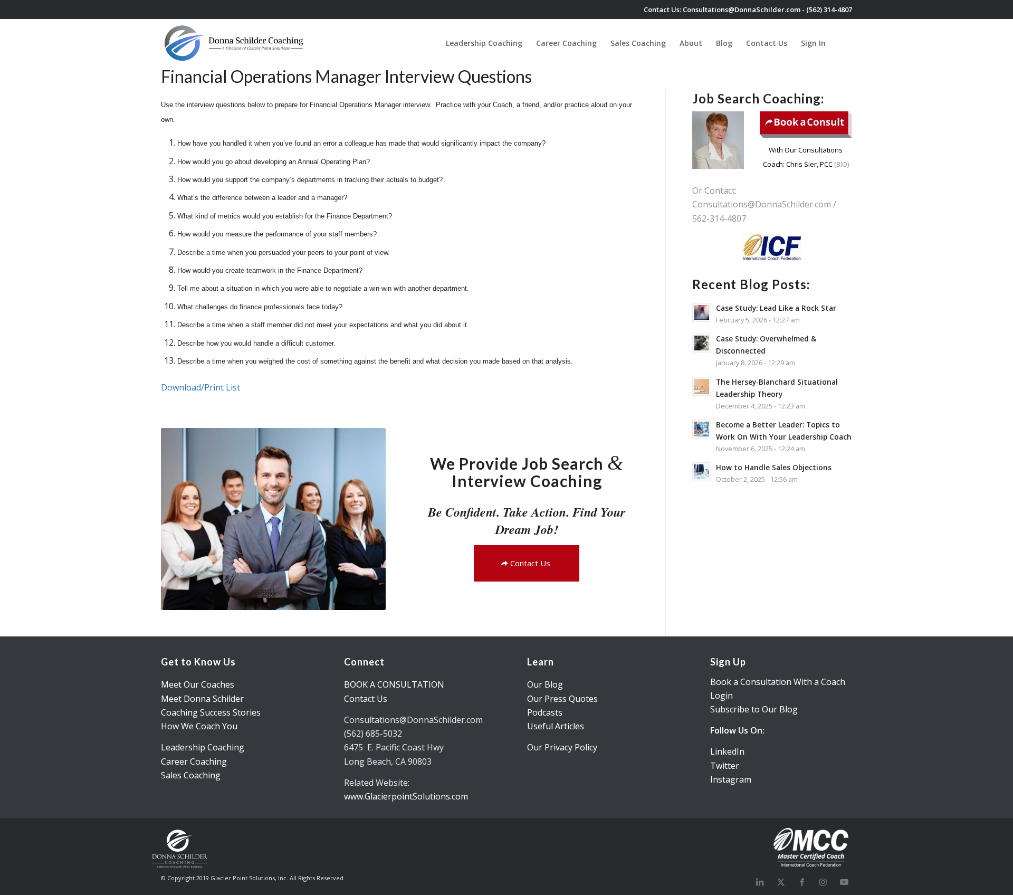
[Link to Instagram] (823, 882)
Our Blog (545, 684)
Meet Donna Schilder (202, 698)
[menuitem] (484, 43)
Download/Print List (200, 387)
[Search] (842, 43)
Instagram (730, 779)
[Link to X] (781, 882)
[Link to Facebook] (802, 882)
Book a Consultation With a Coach (777, 682)
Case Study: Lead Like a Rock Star (776, 308)
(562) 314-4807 (829, 9)
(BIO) (841, 164)
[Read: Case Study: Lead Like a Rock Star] (701, 312)
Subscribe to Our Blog (754, 709)
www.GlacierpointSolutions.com (406, 796)
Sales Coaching (191, 775)
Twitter (724, 766)
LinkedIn (727, 751)
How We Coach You (199, 726)
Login (721, 695)
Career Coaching (194, 761)
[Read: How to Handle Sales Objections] (701, 471)
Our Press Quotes (562, 698)
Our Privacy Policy (562, 747)
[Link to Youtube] (844, 882)
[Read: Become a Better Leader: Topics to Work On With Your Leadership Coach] (701, 429)
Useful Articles (555, 726)
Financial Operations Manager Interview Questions (346, 76)
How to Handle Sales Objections (774, 467)
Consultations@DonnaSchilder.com (741, 9)
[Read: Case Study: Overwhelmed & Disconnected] (701, 343)
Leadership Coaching (202, 747)
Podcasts (544, 712)
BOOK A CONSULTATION (394, 684)
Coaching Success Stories (211, 712)
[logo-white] (235, 43)
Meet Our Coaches (197, 684)
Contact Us (365, 698)
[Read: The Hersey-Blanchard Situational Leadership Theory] (701, 386)
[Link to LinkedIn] (760, 882)
